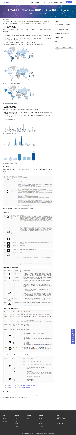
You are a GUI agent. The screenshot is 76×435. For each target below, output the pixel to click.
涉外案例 (28, 421)
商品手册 (32, 13)
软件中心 (50, 2)
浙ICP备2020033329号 (51, 433)
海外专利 (64, 45)
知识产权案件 (58, 47)
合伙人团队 (41, 423)
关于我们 (62, 2)
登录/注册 (69, 2)
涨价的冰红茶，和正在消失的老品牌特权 (62, 26)
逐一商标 (70, 47)
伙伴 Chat (17, 421)
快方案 (16, 418)
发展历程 (40, 421)
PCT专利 (58, 44)
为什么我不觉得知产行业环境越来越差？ (62, 24)
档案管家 (16, 423)
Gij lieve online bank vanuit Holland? (62, 33)
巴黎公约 (70, 44)
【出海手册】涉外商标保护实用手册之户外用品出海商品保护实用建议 (22, 385)
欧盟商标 (58, 45)
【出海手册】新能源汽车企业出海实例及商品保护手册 (18, 387)
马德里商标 (58, 49)
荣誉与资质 (41, 426)
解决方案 (43, 2)
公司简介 (40, 418)
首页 (32, 2)
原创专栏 (56, 2)
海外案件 (70, 45)
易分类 (16, 426)
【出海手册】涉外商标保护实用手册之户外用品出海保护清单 (15, 395)
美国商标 (64, 47)
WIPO (63, 44)
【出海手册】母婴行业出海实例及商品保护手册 (40, 395)
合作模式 (37, 2)
